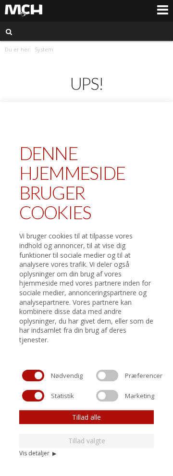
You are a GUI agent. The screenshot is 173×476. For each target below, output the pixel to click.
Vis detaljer (37, 453)
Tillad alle (86, 417)
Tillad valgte (86, 440)
